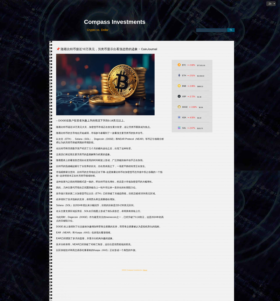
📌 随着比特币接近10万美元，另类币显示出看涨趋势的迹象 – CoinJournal (106, 49)
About (145, 270)
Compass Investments (114, 22)
